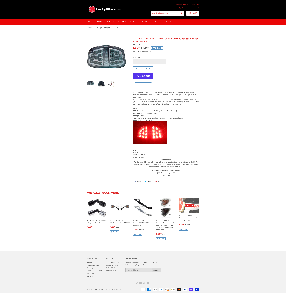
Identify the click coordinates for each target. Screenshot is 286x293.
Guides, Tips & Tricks (139, 22)
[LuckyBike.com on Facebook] (140, 283)
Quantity (136, 57)
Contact (168, 22)
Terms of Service (112, 262)
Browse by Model (104, 22)
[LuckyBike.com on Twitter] (137, 283)
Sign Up (156, 270)
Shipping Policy (112, 265)
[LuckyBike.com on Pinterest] (144, 283)
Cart (194, 13)
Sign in (181, 8)
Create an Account (193, 8)
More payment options (143, 82)
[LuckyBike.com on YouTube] (148, 283)
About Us (156, 22)
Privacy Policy (111, 270)
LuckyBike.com (98, 289)
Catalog (122, 22)
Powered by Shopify (113, 289)
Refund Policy (111, 268)
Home (89, 22)
